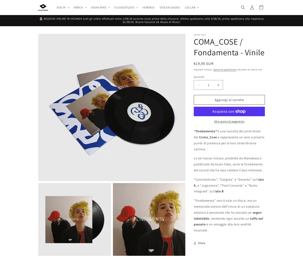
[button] (63, 7)
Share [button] (202, 243)
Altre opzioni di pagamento (229, 121)
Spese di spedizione (224, 69)
